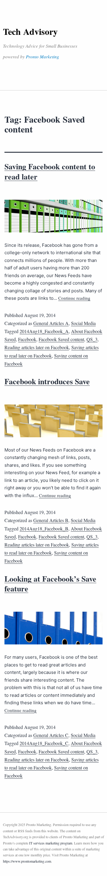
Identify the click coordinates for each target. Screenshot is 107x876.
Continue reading (74, 298)
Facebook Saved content (61, 339)
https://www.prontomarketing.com (27, 861)
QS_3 (91, 339)
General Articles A (51, 323)
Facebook (27, 339)
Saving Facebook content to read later (49, 171)
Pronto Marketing (42, 57)
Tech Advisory (30, 31)
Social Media (83, 323)
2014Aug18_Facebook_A (44, 331)
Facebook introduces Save (47, 381)
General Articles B (50, 520)
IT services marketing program (50, 843)
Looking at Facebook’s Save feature (50, 583)
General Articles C (50, 735)
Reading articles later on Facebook (36, 347)
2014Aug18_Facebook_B (44, 528)
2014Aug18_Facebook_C (44, 743)
